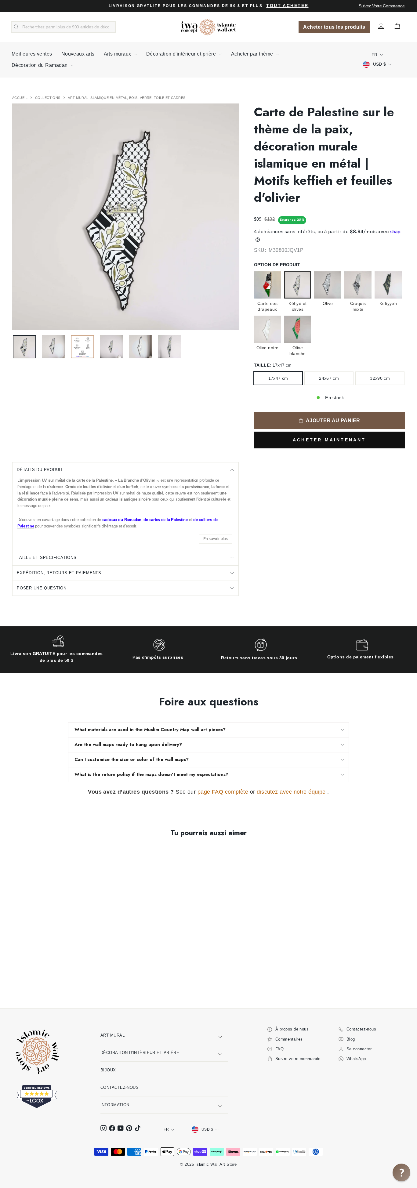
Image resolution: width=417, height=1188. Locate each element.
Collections (48, 98)
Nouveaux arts (78, 53)
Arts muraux (118, 53)
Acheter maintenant (329, 439)
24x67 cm (329, 378)
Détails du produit (40, 469)
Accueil (20, 98)
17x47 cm (278, 378)
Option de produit (277, 264)
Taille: (273, 365)
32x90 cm (380, 378)
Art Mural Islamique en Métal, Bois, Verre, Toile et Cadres (126, 98)
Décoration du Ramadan (40, 65)
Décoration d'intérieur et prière (181, 53)
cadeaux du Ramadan (121, 519)
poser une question (42, 588)
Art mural (112, 1035)
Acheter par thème (252, 53)
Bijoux (108, 1070)
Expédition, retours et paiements (59, 572)
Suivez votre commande (382, 6)
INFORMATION (114, 1105)
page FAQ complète (224, 792)
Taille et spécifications (47, 557)
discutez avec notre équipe (292, 792)
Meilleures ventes (32, 53)
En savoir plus (215, 539)
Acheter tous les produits (334, 27)
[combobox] (63, 27)
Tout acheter (287, 5)
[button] (401, 1172)
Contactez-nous (119, 1087)
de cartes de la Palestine (165, 519)
